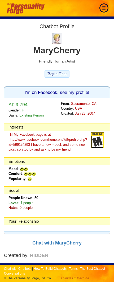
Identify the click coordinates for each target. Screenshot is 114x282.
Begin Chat (57, 74)
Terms (73, 269)
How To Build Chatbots (50, 269)
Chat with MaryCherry (57, 243)
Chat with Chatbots (17, 269)
